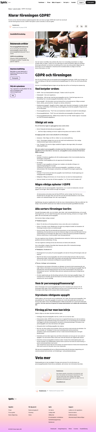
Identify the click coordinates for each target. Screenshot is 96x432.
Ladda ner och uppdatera (75, 410)
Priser (48, 2)
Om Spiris (66, 2)
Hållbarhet (51, 415)
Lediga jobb (52, 412)
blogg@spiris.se (60, 381)
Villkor (70, 428)
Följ (13, 95)
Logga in (81, 2)
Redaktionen (15, 25)
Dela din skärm (73, 412)
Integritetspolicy (62, 428)
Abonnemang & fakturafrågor (76, 417)
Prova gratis (90, 2)
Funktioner (41, 2)
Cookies (76, 428)
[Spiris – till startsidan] (48, 399)
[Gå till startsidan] (6, 2)
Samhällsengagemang (55, 419)
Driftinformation (73, 415)
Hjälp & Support (56, 2)
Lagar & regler (17, 9)
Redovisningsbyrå (33, 410)
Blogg (10, 9)
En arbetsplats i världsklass (56, 417)
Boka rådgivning (13, 415)
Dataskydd (53, 428)
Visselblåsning (83, 428)
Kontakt (73, 2)
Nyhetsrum (51, 422)
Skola (30, 415)
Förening (31, 412)
